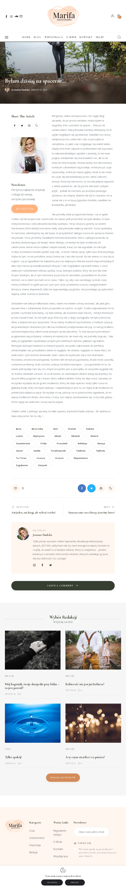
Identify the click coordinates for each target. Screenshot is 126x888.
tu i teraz (21, 458)
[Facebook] (6, 16)
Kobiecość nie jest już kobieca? (84, 684)
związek (42, 465)
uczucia (41, 458)
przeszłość (62, 443)
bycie (18, 428)
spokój (36, 450)
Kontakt (58, 849)
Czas (9, 72)
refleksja (82, 443)
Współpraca (60, 856)
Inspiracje (35, 845)
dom (55, 428)
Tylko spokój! (13, 757)
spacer (19, 450)
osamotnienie (23, 443)
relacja (101, 443)
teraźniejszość (58, 450)
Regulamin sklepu (59, 832)
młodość (75, 436)
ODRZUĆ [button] (75, 882)
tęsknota (80, 450)
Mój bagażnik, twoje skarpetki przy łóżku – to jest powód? (32, 686)
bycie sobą (37, 428)
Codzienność (37, 838)
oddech (94, 436)
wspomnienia (81, 458)
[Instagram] (11, 16)
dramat (72, 428)
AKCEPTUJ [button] (52, 882)
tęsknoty (100, 450)
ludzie (19, 436)
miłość (58, 436)
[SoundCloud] (16, 16)
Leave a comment (60, 585)
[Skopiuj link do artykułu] (36, 125)
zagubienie (22, 465)
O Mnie (57, 842)
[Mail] (21, 16)
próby (43, 443)
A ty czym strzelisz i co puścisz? (85, 757)
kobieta (90, 428)
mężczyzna (38, 436)
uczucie (59, 458)
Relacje (9, 676)
